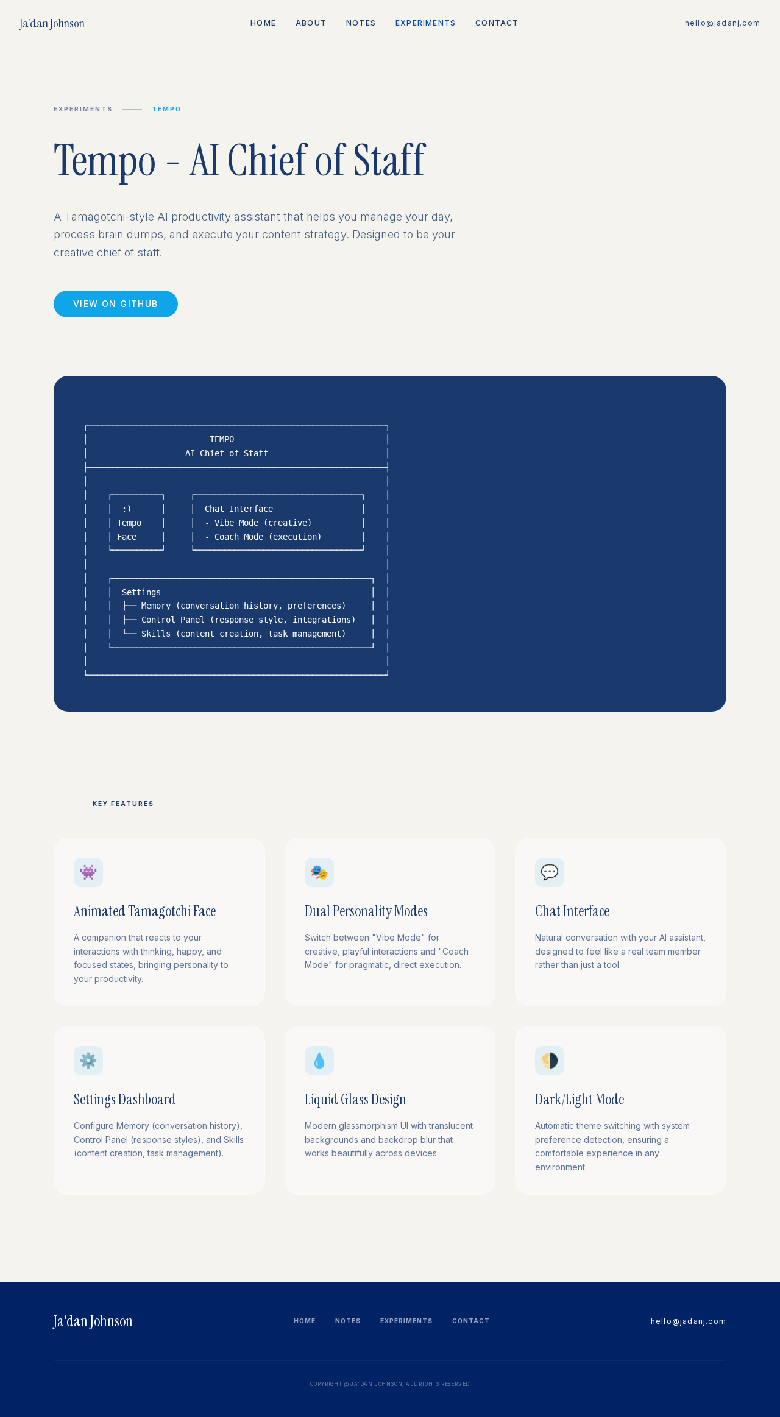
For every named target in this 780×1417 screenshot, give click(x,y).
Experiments (425, 22)
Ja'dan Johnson (52, 23)
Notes (361, 22)
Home (263, 22)
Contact (497, 22)
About (311, 22)
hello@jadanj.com (722, 22)
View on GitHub (115, 304)
